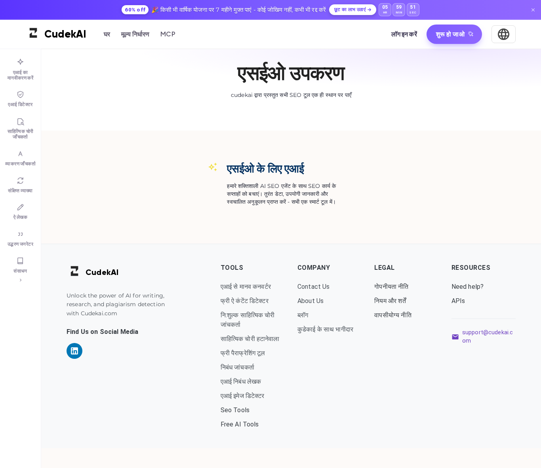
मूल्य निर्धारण (135, 34)
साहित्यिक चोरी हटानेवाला (250, 339)
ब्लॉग (302, 315)
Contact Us (313, 286)
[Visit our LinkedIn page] (74, 351)
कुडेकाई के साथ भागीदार (325, 329)
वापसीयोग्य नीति (392, 315)
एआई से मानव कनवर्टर (246, 286)
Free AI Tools (240, 424)
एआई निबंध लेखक (241, 381)
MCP (167, 34)
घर (107, 34)
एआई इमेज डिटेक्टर (243, 396)
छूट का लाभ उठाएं (350, 9)
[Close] (533, 10)
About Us (310, 301)
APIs (458, 301)
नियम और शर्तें (390, 301)
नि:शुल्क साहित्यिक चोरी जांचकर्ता (248, 319)
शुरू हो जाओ (450, 34)
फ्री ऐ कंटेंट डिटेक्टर (245, 301)
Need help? (467, 286)
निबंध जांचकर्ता (237, 367)
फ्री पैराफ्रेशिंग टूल (243, 353)
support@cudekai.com (487, 337)
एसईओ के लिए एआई (265, 168)
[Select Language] (503, 34)
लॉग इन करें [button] (404, 34)
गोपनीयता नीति (391, 286)
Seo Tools (235, 410)
